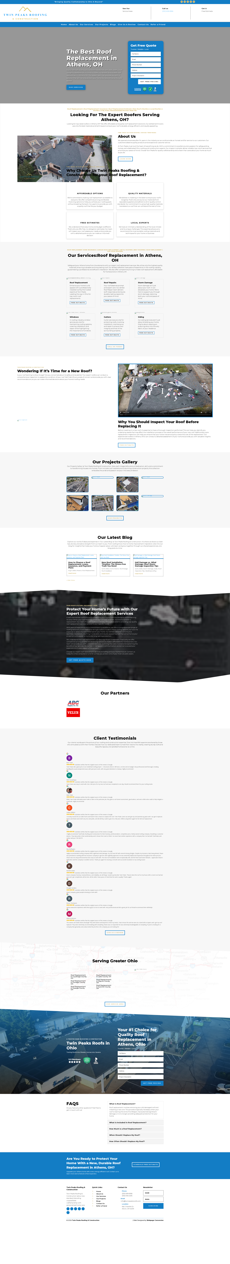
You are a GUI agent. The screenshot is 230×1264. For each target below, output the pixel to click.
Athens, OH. (83, 75)
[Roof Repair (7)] (102, 510)
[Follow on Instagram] (185, 2)
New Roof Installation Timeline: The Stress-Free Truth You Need (114, 564)
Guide (156, 569)
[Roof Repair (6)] (77, 510)
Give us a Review (115, 932)
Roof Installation (107, 571)
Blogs (113, 25)
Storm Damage (148, 569)
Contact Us (143, 25)
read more (72, 573)
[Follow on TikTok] (191, 2)
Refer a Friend (158, 25)
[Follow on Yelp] (194, 2)
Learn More (125, 159)
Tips (143, 571)
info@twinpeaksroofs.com (131, 1201)
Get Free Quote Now (80, 660)
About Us (73, 25)
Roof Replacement (88, 570)
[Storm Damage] (147, 495)
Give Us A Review (127, 25)
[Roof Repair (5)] (146, 477)
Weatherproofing (150, 571)
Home (64, 25)
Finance (79, 570)
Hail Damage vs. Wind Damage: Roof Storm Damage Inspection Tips (146, 564)
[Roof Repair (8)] (127, 510)
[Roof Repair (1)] (77, 491)
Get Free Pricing (149, 81)
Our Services (86, 25)
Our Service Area (115, 1004)
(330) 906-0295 (127, 1196)
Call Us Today (115, 346)
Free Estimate (78, 302)
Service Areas (127, 11)
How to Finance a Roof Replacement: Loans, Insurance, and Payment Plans (79, 565)
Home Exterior (114, 569)
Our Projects (101, 25)
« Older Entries (70, 580)
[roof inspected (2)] (22, 420)
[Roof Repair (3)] (127, 491)
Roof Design (124, 569)
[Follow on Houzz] (68, 1212)
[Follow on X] (188, 2)
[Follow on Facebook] (181, 2)
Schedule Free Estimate (146, 1164)
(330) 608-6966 (167, 11)
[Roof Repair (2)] (96, 477)
